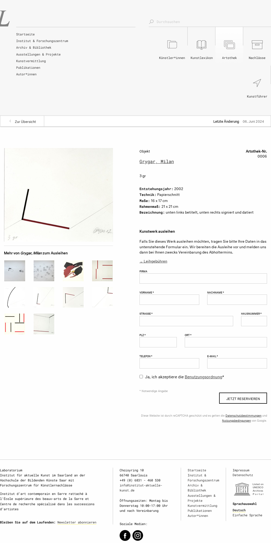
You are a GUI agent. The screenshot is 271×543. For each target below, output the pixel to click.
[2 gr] (44, 297)
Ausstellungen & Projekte (38, 54)
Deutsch (239, 510)
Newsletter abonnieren (76, 522)
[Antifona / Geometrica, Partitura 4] (102, 271)
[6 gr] (73, 297)
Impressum (241, 470)
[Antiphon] (14, 297)
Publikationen (28, 67)
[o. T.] (73, 271)
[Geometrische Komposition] (14, 324)
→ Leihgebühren (153, 260)
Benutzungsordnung (203, 376)
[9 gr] (102, 297)
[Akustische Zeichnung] (14, 271)
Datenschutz (243, 475)
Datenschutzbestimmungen (243, 415)
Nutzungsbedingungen (236, 420)
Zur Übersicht (25, 121)
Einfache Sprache (247, 515)
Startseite (25, 34)
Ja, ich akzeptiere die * (184, 376)
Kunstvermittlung (31, 61)
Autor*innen (26, 74)
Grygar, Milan (156, 161)
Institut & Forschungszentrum (42, 41)
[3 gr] (58, 194)
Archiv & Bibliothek (33, 47)
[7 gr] (44, 324)
